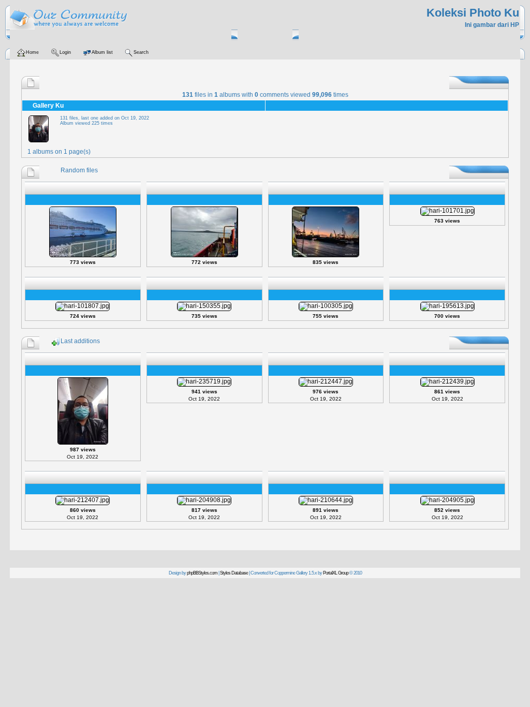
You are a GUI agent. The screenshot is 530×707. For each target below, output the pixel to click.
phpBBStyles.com (202, 573)
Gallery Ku (48, 105)
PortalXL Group (335, 573)
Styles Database (234, 573)
